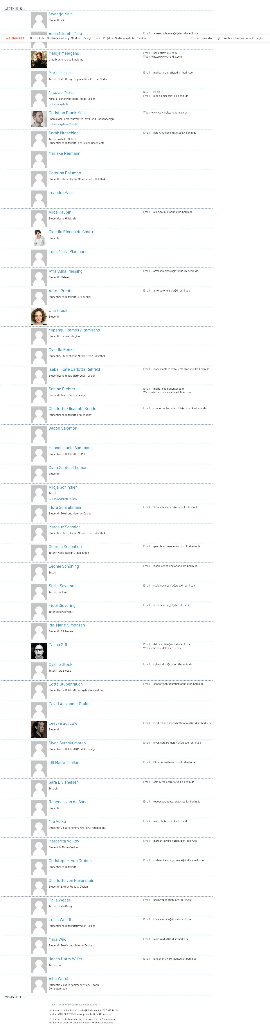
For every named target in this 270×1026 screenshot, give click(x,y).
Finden (195, 38)
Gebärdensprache (103, 1022)
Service (141, 38)
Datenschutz (108, 1019)
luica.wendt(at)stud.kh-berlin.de (172, 919)
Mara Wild (57, 939)
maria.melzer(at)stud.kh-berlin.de (173, 72)
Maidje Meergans (64, 53)
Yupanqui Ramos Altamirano (74, 329)
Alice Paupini (60, 212)
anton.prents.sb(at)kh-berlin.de (171, 290)
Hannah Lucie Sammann (71, 447)
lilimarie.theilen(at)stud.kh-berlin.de (174, 762)
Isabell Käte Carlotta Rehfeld (74, 369)
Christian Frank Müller (68, 112)
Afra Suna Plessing (65, 271)
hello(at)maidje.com (165, 52)
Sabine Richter (62, 388)
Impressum (91, 1019)
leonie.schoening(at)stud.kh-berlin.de (175, 565)
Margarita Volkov (64, 840)
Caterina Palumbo (65, 172)
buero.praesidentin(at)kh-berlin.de (94, 1014)
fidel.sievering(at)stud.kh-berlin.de (173, 605)
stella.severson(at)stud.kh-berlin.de (174, 585)
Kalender (207, 38)
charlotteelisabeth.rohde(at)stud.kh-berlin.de (179, 408)
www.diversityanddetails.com (170, 112)
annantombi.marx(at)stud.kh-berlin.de (175, 33)
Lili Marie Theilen (64, 762)
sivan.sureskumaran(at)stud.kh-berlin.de (177, 742)
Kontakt (228, 38)
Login (218, 38)
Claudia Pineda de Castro (71, 231)
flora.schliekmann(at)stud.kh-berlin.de (175, 507)
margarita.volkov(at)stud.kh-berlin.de (175, 840)
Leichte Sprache (81, 1022)
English (259, 38)
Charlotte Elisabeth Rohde (72, 408)
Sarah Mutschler (63, 132)
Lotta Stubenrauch (66, 683)
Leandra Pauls (62, 192)
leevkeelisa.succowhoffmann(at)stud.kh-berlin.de (182, 723)
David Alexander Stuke (69, 703)
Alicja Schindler (63, 487)
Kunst (97, 38)
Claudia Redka (62, 349)
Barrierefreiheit (244, 38)
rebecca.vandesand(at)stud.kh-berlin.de (176, 801)
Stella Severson (63, 585)
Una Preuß (58, 310)
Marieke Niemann (64, 153)
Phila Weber (59, 899)
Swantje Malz (60, 13)
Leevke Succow (63, 723)
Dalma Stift (59, 644)
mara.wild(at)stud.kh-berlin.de (171, 939)
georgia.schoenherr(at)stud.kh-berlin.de (176, 546)
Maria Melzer (60, 72)
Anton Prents (60, 290)
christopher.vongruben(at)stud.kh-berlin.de (178, 860)
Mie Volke (57, 821)
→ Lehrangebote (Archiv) (63, 124)
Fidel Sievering (62, 605)
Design (87, 38)
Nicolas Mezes (62, 92)
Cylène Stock (60, 664)
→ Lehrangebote (59, 104)
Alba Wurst (59, 978)
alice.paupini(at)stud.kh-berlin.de (172, 211)
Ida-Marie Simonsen (67, 624)
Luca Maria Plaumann (68, 251)
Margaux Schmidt (64, 526)
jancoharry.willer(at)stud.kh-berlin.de (175, 958)
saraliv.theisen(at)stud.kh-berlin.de (173, 781)
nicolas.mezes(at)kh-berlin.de (170, 95)
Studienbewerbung (57, 38)
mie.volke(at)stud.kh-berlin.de (170, 821)
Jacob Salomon (63, 427)
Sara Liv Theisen (64, 782)
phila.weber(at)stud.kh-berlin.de (172, 899)
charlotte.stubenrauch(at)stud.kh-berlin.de (178, 683)
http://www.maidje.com (167, 56)
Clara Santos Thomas (68, 467)
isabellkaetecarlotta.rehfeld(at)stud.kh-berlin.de (181, 369)
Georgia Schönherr (65, 546)
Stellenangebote (124, 38)
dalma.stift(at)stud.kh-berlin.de (171, 644)
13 (9, 8)
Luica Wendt (60, 919)
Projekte (108, 38)
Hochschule (37, 38)
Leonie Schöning (64, 566)
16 (21, 8)
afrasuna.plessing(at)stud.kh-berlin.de (175, 270)
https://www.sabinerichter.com (172, 392)
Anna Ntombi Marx (65, 33)
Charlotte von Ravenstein (71, 880)
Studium (76, 38)
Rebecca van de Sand (68, 801)
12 (5, 8)
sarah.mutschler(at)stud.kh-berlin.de (174, 132)
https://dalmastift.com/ (167, 648)
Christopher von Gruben (70, 860)
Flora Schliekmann (65, 507)
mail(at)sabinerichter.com (168, 388)
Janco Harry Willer (65, 958)
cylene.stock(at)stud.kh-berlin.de (172, 664)
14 (13, 8)
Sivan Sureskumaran (67, 742)
